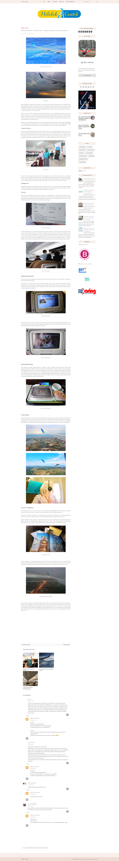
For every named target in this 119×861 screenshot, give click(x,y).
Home (44, 1)
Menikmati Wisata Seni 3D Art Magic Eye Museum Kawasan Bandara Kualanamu (89, 205)
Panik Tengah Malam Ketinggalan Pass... (27, 688)
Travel (49, 1)
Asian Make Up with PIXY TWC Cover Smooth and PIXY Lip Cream (88, 218)
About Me (61, 1)
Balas (67, 714)
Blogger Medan (25, 28)
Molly (29, 699)
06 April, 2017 (30, 701)
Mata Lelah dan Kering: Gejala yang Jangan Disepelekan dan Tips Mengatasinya (84, 118)
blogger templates (94, 859)
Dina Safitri (31, 742)
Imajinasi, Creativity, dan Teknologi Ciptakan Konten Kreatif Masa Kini (89, 230)
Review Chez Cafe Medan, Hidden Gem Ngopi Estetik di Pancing (84, 127)
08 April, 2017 (33, 768)
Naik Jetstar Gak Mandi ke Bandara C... (29, 669)
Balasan (28, 715)
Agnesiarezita (32, 783)
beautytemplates (81, 859)
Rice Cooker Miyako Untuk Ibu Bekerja (84, 134)
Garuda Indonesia (59, 605)
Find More (87, 75)
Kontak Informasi (70, 1)
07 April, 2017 (33, 720)
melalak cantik (24, 610)
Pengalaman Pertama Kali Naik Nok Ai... (46, 669)
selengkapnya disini (28, 114)
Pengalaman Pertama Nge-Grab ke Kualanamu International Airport (89, 192)
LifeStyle (55, 1)
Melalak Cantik (25, 33)
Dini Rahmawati (32, 804)
